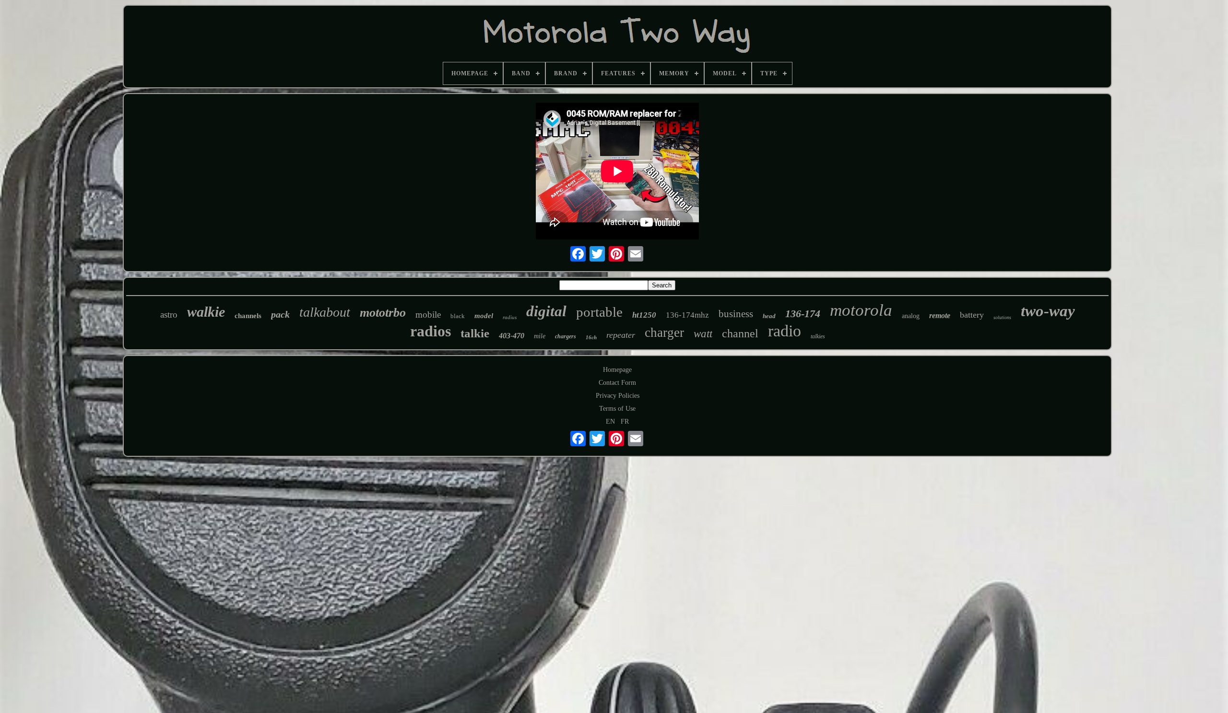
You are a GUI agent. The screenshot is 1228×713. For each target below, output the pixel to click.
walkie (206, 312)
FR (625, 421)
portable (599, 312)
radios (430, 331)
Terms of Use (617, 408)
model (483, 316)
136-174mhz (687, 315)
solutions (1002, 317)
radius (510, 317)
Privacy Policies (617, 395)
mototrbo (383, 313)
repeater (620, 335)
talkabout (324, 312)
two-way (1048, 311)
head (769, 316)
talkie (474, 333)
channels (248, 316)
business (736, 314)
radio (784, 331)
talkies (818, 336)
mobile (428, 314)
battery (972, 315)
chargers (565, 336)
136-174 (802, 314)
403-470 (511, 336)
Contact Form (617, 382)
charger (664, 332)
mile (539, 336)
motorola (861, 310)
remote (939, 315)
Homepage (617, 369)
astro (168, 314)
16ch (591, 337)
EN (610, 421)
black (457, 316)
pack (280, 314)
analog (911, 316)
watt (703, 334)
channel (740, 333)
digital (546, 311)
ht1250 (644, 315)
